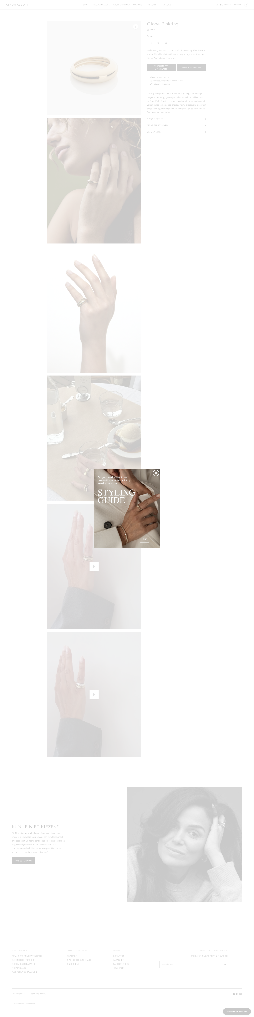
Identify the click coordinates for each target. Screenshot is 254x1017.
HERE (144, 539)
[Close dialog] (156, 473)
